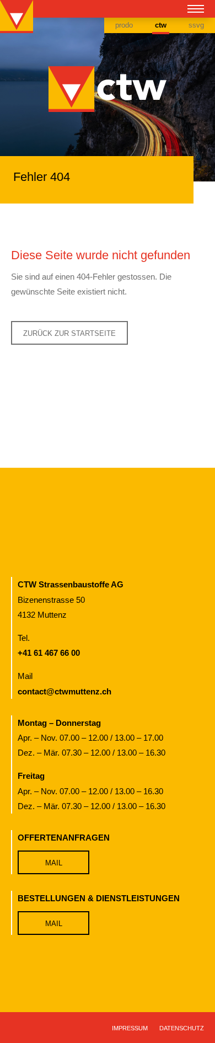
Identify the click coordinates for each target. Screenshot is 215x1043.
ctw (160, 25)
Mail (53, 863)
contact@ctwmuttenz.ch (64, 691)
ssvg (196, 25)
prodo (124, 25)
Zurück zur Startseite (69, 333)
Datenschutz (181, 1028)
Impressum (130, 1028)
